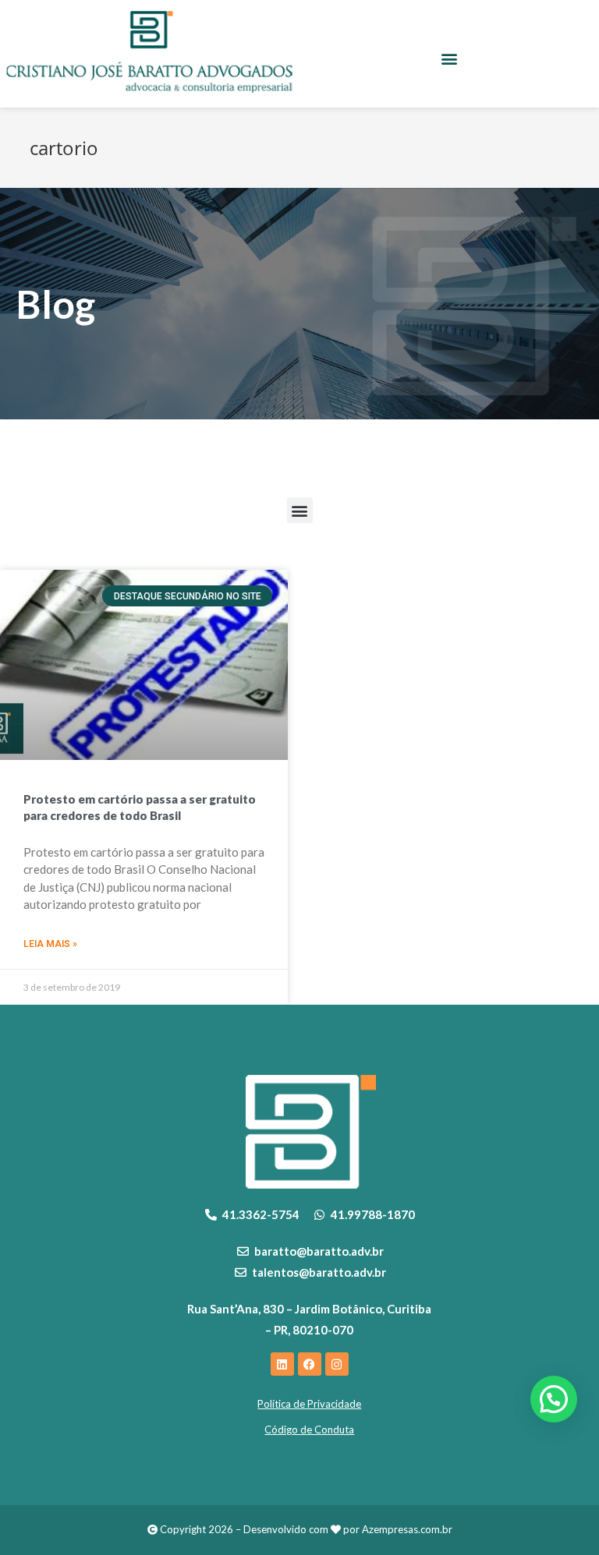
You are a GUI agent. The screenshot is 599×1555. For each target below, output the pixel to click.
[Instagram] (337, 1364)
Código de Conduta (309, 1429)
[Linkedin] (282, 1364)
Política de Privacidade (309, 1404)
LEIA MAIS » (50, 943)
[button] (450, 58)
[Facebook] (309, 1364)
